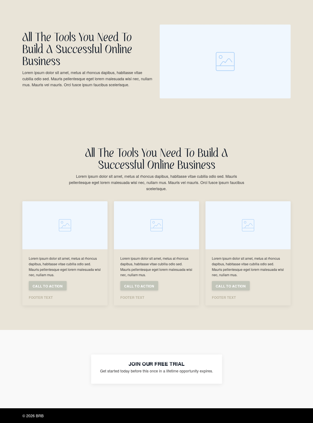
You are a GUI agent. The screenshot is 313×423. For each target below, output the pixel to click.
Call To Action (48, 286)
